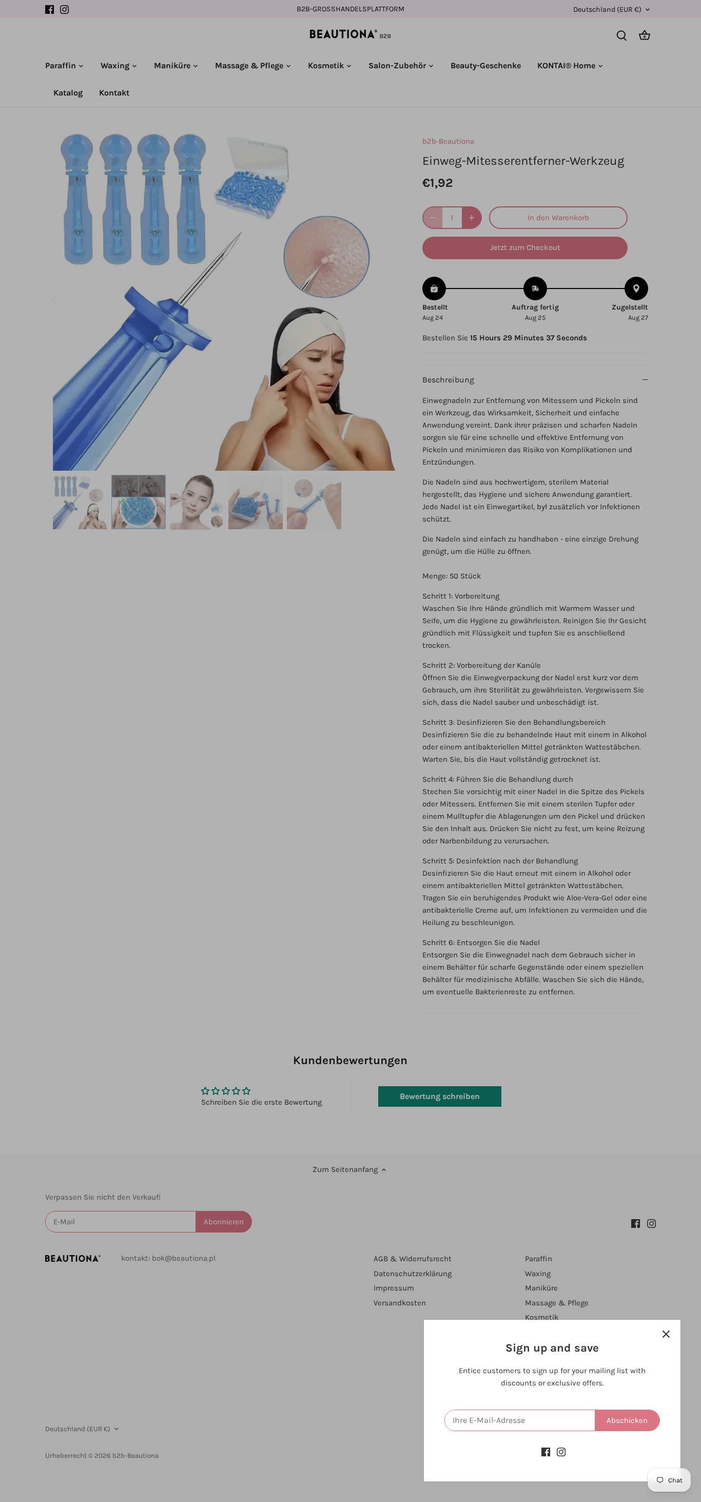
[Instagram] (561, 1452)
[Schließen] (666, 1334)
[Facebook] (545, 1452)
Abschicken (627, 1420)
